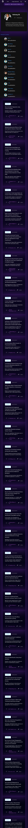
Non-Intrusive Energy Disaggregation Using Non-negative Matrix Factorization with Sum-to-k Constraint (14, 742)
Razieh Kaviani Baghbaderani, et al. (12, 270)
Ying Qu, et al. (13, 247)
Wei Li (9, 38)
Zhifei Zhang (10, 77)
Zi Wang (9, 60)
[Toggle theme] (21, 1)
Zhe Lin (9, 49)
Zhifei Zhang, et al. (12, 438)
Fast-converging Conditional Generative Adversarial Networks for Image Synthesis (13, 535)
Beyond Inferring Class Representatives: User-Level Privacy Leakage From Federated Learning (14, 493)
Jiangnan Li (10, 94)
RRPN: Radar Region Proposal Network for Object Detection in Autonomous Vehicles (13, 387)
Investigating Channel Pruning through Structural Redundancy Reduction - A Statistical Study (13, 365)
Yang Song (10, 66)
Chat (8, 1)
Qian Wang (10, 43)
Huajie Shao (10, 88)
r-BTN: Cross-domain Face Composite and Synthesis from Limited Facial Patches (13, 679)
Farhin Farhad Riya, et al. (12, 136)
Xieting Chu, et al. (12, 116)
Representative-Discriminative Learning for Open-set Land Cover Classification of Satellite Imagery (13, 260)
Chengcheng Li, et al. (12, 374)
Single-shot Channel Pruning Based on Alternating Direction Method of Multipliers (13, 471)
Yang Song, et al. (12, 585)
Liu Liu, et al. (12, 626)
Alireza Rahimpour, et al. (12, 310)
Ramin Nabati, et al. (12, 158)
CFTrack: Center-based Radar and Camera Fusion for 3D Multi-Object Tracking (13, 149)
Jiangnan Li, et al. (12, 182)
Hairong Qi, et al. (12, 523)
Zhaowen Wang (11, 71)
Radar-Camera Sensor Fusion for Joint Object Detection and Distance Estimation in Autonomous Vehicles (13, 215)
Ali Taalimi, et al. (12, 709)
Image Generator (15, 1)
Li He (9, 83)
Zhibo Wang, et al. (13, 332)
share (21, 116)
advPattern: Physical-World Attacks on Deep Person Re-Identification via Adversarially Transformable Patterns (13, 323)
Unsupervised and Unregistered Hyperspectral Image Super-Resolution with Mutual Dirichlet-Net (13, 409)
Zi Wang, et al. (12, 459)
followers (19, 17)
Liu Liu (9, 55)
